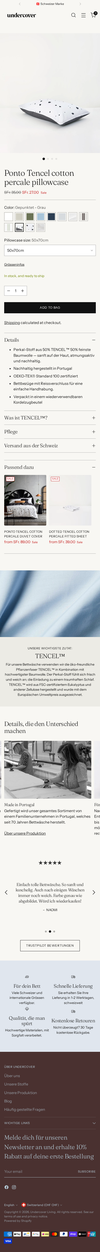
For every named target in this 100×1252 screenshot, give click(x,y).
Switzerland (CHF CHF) (43, 1205)
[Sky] (40, 216)
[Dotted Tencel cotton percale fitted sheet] (70, 500)
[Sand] (19, 216)
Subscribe (87, 1171)
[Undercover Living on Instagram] (14, 1188)
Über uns (12, 1075)
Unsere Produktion (20, 1092)
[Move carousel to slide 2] (50, 931)
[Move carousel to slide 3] (54, 931)
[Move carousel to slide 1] (46, 931)
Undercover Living (43, 1212)
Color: (25, 207)
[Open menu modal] (83, 15)
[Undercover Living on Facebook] (7, 1188)
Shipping (12, 322)
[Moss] (30, 216)
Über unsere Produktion (25, 833)
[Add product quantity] (22, 290)
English (9, 1205)
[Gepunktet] (30, 227)
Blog (8, 1101)
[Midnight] (51, 216)
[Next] (80, 4)
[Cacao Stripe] (83, 216)
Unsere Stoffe (16, 1084)
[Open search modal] (73, 15)
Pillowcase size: (26, 240)
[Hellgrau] (62, 216)
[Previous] (20, 4)
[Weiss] (8, 216)
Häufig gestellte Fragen (24, 1109)
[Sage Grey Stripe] (8, 227)
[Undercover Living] (21, 15)
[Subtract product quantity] (8, 290)
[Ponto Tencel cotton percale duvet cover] (25, 500)
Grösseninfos (14, 264)
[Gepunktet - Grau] (19, 227)
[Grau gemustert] (40, 227)
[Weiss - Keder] (72, 216)
